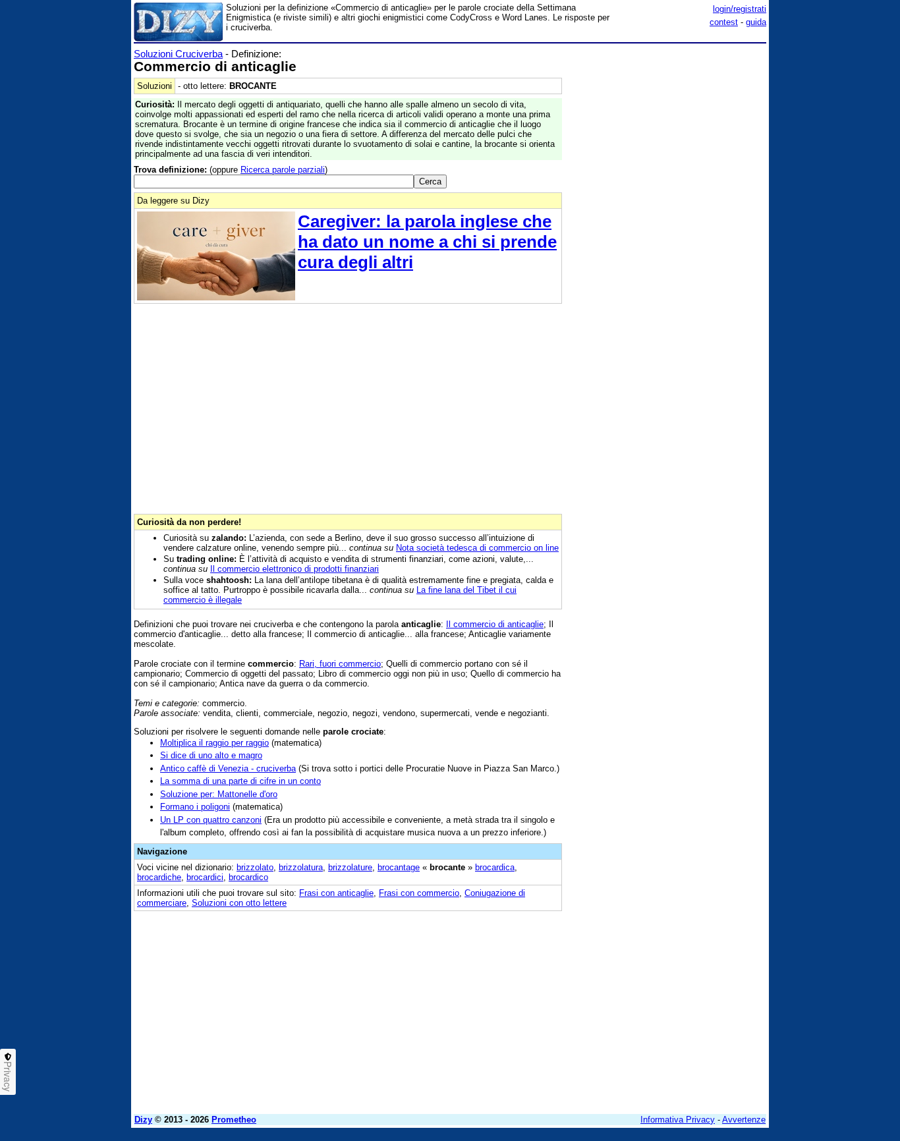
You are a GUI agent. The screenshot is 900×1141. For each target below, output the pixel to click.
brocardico (248, 877)
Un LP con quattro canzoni (211, 820)
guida (756, 22)
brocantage (399, 867)
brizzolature (350, 867)
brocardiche (159, 877)
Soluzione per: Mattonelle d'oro (218, 794)
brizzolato (255, 867)
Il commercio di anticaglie (495, 624)
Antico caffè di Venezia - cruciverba (228, 768)
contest (724, 22)
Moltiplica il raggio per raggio (214, 743)
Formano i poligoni (195, 807)
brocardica (495, 867)
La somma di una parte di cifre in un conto (240, 781)
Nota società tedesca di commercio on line (477, 548)
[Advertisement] (667, 245)
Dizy (143, 1120)
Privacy (7, 1076)
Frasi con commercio (419, 893)
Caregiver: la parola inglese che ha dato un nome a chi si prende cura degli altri (427, 241)
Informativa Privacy (677, 1120)
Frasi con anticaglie (336, 893)
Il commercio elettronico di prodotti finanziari (294, 569)
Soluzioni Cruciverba (178, 53)
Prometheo (233, 1120)
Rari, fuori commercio (340, 664)
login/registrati (739, 9)
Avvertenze (744, 1120)
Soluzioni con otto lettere (239, 903)
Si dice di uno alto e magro (211, 755)
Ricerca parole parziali (282, 170)
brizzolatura (301, 867)
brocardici (204, 877)
